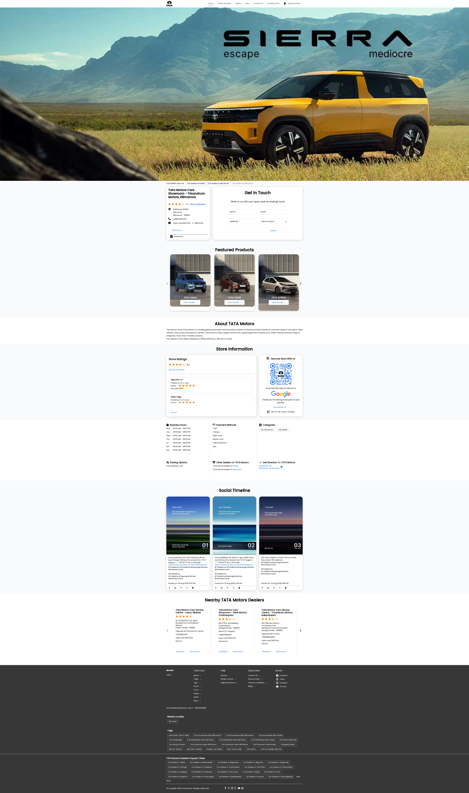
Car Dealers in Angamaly (278, 762)
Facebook (283, 675)
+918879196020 (225, 634)
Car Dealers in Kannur (255, 776)
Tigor (196, 682)
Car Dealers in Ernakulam (202, 772)
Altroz (196, 701)
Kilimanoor (237, 469)
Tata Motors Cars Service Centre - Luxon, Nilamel (189, 611)
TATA (168, 675)
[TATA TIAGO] (190, 280)
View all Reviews (197, 204)
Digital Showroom (228, 682)
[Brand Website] (243, 788)
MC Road (172, 721)
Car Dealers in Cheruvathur (281, 767)
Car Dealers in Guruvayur (227, 772)
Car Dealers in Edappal (177, 772)
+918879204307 (180, 219)
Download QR (280, 407)
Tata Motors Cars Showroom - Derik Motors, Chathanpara (233, 612)
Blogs (250, 686)
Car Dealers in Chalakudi (201, 767)
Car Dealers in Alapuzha (253, 762)
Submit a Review (176, 369)
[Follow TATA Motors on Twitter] (229, 788)
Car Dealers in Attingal (177, 767)
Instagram (284, 683)
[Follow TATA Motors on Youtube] (239, 788)
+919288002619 (268, 637)
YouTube (283, 686)
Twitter (282, 679)
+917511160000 (181, 634)
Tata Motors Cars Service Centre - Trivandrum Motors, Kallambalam (277, 612)
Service (224, 675)
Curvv (196, 690)
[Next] (301, 283)
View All (173, 412)
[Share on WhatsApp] (193, 588)
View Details (189, 302)
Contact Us (253, 675)
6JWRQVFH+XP (265, 466)
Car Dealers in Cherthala (254, 767)
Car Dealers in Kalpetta (177, 776)
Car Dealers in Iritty (272, 772)
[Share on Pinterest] (181, 588)
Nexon (196, 675)
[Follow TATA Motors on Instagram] (232, 788)
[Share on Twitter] (187, 588)
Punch (196, 686)
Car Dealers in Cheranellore (228, 767)
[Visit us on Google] (236, 788)
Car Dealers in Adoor (176, 762)
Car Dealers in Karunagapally (280, 776)
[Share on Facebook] (170, 588)
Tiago (196, 679)
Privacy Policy (254, 679)
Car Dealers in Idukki (251, 772)
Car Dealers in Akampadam (201, 762)
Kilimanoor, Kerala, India (269, 468)
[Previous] (167, 283)
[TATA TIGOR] (234, 280)
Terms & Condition (256, 682)
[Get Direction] (282, 467)
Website (180, 651)
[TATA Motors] (169, 3)
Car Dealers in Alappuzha (228, 762)
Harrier (196, 693)
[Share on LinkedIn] (176, 588)
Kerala (235, 466)
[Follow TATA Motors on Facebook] (226, 788)
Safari (196, 697)
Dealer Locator (227, 679)
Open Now (198, 223)
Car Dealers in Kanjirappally (229, 776)
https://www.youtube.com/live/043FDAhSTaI (187, 565)
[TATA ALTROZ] (279, 282)
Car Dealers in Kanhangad (203, 776)
